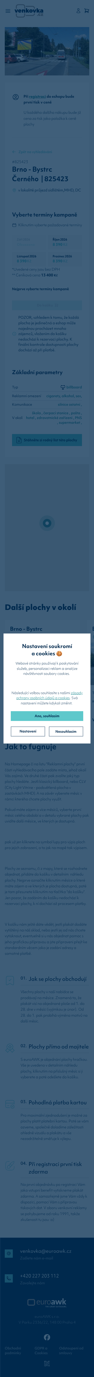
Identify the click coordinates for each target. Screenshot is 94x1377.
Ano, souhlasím (47, 716)
